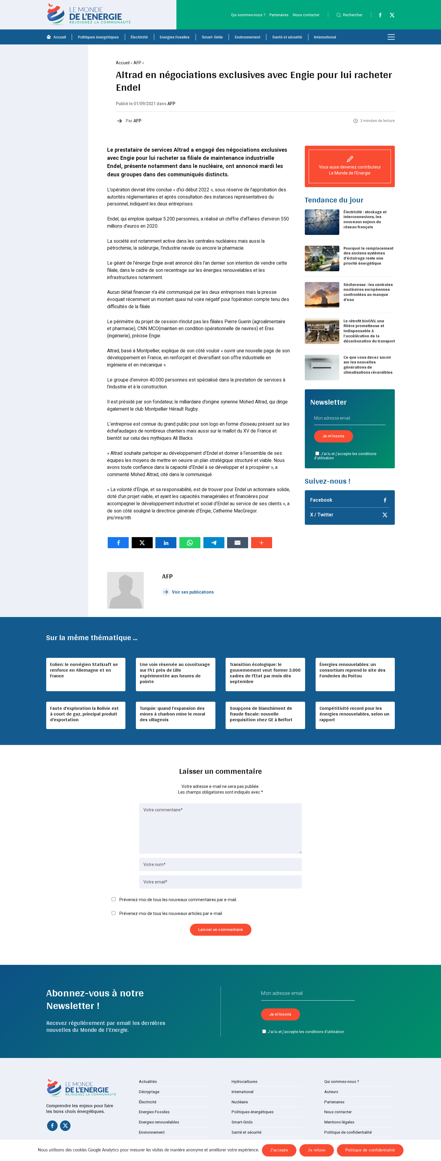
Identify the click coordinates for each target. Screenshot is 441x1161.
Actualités (148, 1081)
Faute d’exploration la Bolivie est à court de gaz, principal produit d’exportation (84, 714)
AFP (137, 62)
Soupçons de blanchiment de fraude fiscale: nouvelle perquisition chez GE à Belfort (261, 714)
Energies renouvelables (159, 1122)
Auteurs (331, 1092)
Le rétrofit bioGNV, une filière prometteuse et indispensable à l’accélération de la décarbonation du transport (369, 331)
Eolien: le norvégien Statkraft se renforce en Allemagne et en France (84, 670)
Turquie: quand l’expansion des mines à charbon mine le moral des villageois (172, 714)
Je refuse (317, 1150)
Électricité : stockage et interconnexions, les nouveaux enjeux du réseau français (365, 219)
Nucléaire (240, 1102)
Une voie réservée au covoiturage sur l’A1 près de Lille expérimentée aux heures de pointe (175, 673)
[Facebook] (377, 16)
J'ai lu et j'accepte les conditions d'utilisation (345, 456)
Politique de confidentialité (348, 1132)
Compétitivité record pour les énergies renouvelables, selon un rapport (354, 714)
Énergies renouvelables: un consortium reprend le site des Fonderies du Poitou (353, 670)
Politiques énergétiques (98, 37)
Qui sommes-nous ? (248, 15)
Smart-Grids (212, 37)
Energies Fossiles (175, 37)
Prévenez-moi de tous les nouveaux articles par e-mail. (171, 913)
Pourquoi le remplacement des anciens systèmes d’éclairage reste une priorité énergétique (368, 255)
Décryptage (149, 1092)
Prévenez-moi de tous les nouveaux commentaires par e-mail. (178, 899)
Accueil (59, 37)
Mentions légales (339, 1122)
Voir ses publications (193, 592)
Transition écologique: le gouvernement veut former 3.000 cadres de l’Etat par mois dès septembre (265, 673)
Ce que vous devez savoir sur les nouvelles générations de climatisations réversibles (368, 364)
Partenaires (279, 15)
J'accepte (279, 1150)
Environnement (247, 37)
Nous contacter (306, 15)
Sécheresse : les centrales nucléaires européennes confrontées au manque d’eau (368, 292)
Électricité (139, 37)
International (325, 37)
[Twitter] (389, 16)
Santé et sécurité (287, 37)
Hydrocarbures (244, 1081)
